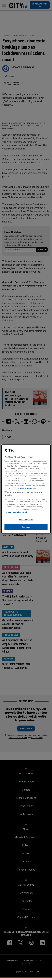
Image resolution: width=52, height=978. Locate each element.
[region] (26, 489)
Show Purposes (26, 520)
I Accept (26, 527)
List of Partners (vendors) (15, 512)
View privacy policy (28, 488)
